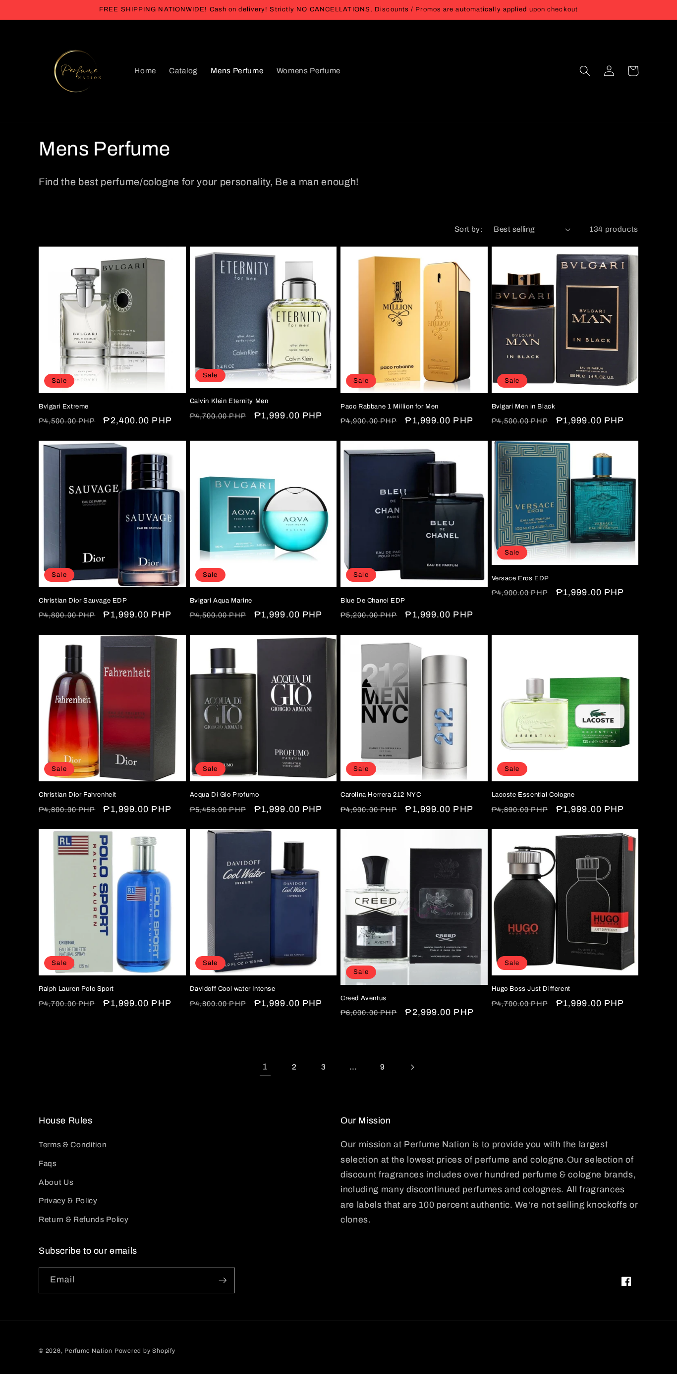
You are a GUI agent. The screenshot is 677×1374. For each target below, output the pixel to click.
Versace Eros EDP (521, 578)
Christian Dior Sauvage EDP (83, 600)
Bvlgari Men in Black (524, 406)
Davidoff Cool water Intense (233, 988)
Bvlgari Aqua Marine (221, 600)
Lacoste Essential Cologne (533, 794)
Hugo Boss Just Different (531, 988)
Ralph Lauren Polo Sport (76, 988)
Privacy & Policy (68, 1200)
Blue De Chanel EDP (372, 600)
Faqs (48, 1163)
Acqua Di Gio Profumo (224, 794)
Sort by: (468, 229)
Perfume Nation (88, 1350)
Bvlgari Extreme (64, 406)
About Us (56, 1182)
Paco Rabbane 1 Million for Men (389, 406)
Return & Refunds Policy (83, 1219)
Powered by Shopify (144, 1350)
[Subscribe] (222, 1280)
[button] (585, 71)
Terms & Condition (73, 1144)
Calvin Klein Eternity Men (229, 401)
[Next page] (412, 1067)
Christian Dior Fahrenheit (77, 794)
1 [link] (265, 1066)
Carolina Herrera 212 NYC (380, 794)
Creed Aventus (363, 998)
